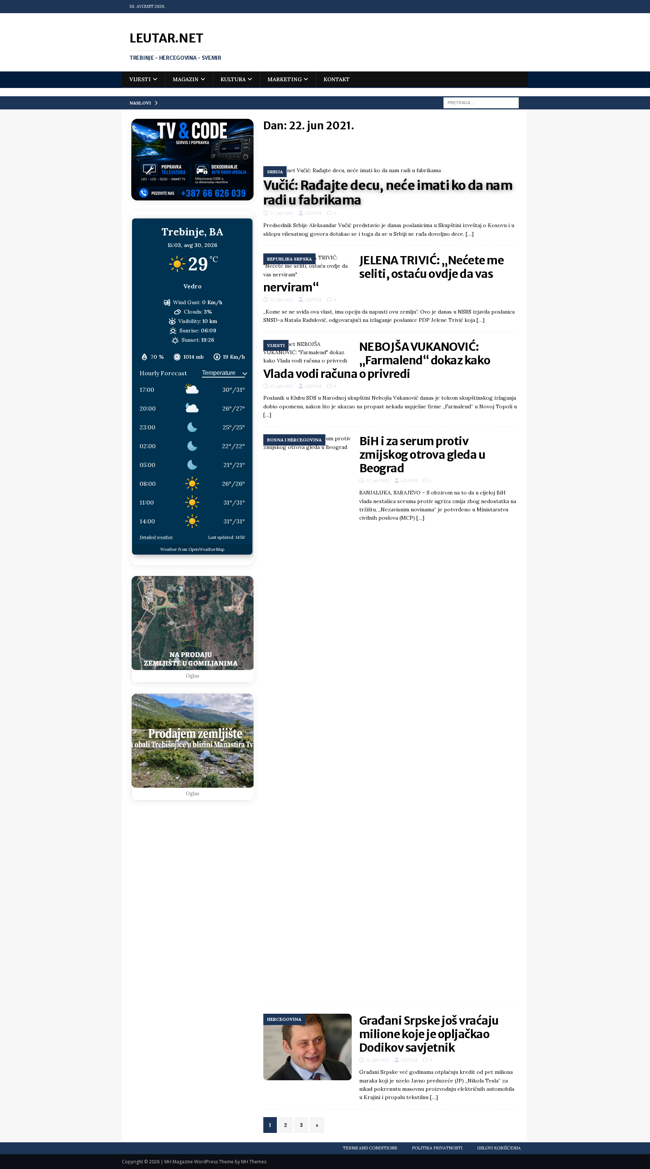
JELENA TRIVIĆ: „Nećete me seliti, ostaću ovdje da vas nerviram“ (383, 273)
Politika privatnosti (437, 1148)
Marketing (284, 79)
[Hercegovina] (307, 1047)
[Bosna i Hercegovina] (307, 716)
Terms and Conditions (370, 1148)
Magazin (186, 79)
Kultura (233, 79)
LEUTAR (313, 213)
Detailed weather (156, 537)
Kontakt (336, 79)
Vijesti (140, 79)
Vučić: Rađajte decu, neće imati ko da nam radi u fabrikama (388, 192)
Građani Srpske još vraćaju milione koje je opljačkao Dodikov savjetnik (429, 1034)
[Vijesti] (307, 352)
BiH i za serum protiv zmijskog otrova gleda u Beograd (422, 454)
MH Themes (253, 1161)
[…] (470, 233)
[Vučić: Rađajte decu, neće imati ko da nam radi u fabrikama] (390, 170)
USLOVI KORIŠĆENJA (499, 1148)
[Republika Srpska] (307, 266)
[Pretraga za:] (481, 102)
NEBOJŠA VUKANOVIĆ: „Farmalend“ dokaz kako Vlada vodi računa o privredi (377, 360)
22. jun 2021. (282, 213)
